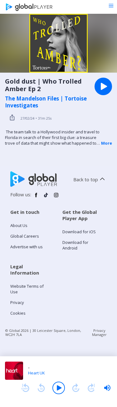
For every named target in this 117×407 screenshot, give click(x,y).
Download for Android (75, 245)
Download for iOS (79, 231)
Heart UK (36, 373)
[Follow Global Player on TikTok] (46, 197)
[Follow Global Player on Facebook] (36, 197)
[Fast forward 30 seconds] (76, 388)
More (106, 143)
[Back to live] (91, 388)
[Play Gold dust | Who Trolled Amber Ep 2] (103, 86)
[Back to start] (25, 388)
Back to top (85, 179)
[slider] (107, 388)
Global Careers (24, 236)
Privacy (17, 302)
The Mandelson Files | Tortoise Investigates (46, 102)
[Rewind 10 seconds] (41, 388)
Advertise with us (26, 247)
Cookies (18, 313)
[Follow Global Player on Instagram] (56, 197)
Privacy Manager (99, 332)
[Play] (58, 388)
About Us (18, 225)
